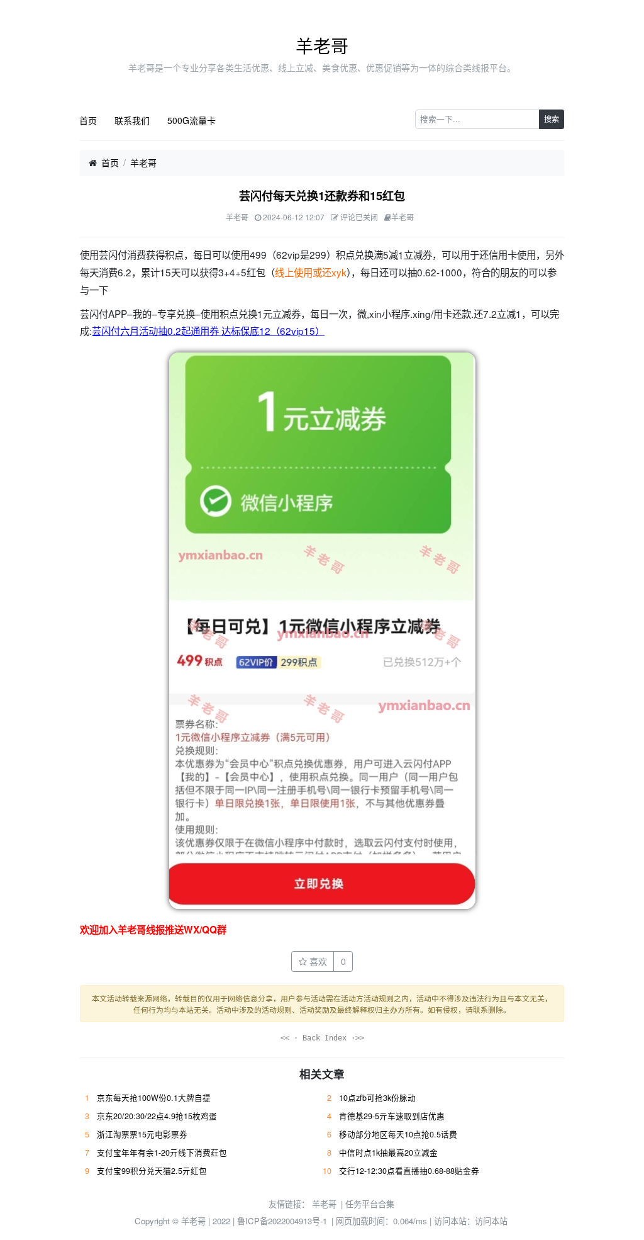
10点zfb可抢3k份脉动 (377, 1097)
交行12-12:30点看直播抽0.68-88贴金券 (409, 1170)
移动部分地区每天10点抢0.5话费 (398, 1134)
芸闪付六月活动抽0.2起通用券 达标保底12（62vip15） (208, 330)
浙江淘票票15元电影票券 (142, 1134)
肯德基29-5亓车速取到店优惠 (392, 1116)
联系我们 (132, 120)
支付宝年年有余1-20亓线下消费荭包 (162, 1152)
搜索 (551, 118)
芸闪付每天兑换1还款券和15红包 (322, 196)
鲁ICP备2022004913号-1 (282, 1221)
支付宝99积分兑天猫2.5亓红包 (152, 1170)
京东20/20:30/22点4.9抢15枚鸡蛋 (157, 1116)
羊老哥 (322, 45)
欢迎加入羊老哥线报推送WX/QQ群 (153, 930)
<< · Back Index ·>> (322, 1038)
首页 (88, 120)
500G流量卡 (191, 120)
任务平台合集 (369, 1204)
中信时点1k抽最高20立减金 (388, 1152)
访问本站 (491, 1221)
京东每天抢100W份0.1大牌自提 (154, 1097)
